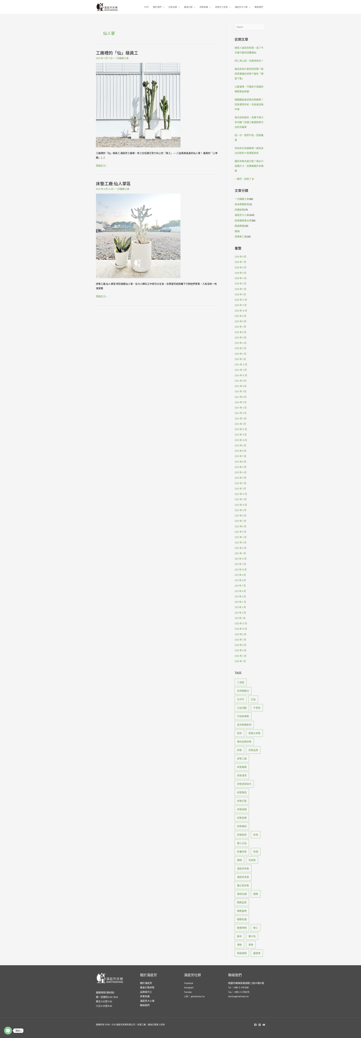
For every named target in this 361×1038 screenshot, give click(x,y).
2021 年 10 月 (241, 569)
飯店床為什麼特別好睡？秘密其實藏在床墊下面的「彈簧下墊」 (249, 73)
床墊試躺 (242, 809)
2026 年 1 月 (240, 294)
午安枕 (256, 707)
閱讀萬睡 (239, 225)
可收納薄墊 (243, 716)
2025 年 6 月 (240, 332)
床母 (255, 834)
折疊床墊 (242, 851)
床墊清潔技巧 (244, 783)
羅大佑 (252, 936)
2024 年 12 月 (241, 364)
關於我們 (157, 7)
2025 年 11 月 (241, 305)
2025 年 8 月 (240, 321)
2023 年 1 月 (240, 488)
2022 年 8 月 (240, 515)
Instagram (189, 987)
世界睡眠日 (243, 690)
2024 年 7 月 (240, 391)
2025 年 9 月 (240, 316)
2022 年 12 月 (241, 493)
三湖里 (240, 682)
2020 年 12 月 (241, 623)
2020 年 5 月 (240, 650)
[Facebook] (255, 1024)
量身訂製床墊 (147, 987)
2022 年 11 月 (241, 499)
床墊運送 (242, 826)
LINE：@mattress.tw (194, 996)
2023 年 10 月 (241, 440)
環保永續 (242, 893)
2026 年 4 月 (240, 278)
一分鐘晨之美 (121, 58)
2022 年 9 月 (240, 510)
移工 (255, 927)
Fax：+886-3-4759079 (238, 991)
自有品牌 (173, 7)
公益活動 (242, 707)
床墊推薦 (242, 767)
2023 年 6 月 (240, 461)
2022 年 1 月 (240, 553)
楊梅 (239, 860)
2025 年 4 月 (240, 342)
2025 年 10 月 (241, 310)
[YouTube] (264, 1024)
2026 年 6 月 (240, 267)
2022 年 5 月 (240, 531)
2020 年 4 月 (240, 655)
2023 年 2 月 (240, 483)
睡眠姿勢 (242, 910)
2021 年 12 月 (241, 558)
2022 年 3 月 (240, 542)
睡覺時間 (242, 927)
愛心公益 (242, 843)
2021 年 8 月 (240, 580)
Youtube (188, 991)
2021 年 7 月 (240, 585)
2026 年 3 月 (240, 283)
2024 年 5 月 (240, 402)
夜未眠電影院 (242, 204)
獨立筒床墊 (243, 885)
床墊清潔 (242, 775)
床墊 (239, 750)
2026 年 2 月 (240, 289)
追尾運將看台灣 (243, 220)
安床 (239, 733)
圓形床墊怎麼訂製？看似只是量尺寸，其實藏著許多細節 (249, 166)
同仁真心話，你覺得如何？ (249, 60)
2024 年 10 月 (241, 375)
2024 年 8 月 (240, 386)
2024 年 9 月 (240, 380)
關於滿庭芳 (146, 983)
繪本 (239, 936)
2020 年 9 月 (240, 634)
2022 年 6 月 (240, 526)
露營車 (256, 953)
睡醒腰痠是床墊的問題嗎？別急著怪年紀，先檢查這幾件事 (249, 104)
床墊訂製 (242, 800)
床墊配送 (242, 834)
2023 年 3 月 (240, 477)
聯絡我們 (259, 7)
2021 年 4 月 (240, 601)
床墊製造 (242, 792)
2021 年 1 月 (240, 618)
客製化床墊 (254, 733)
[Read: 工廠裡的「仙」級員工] (138, 104)
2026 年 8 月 (240, 256)
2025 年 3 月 (240, 348)
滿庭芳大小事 (241, 7)
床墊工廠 (242, 758)
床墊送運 (242, 817)
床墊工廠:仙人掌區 (113, 183)
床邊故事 (239, 209)
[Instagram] (259, 1024)
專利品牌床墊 (244, 741)
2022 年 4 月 (240, 537)
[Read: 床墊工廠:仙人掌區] (138, 235)
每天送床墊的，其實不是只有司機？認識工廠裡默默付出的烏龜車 (249, 122)
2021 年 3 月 (240, 607)
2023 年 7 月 (240, 456)
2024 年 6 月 (240, 396)
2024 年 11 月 (241, 369)
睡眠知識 (242, 919)
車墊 (250, 944)
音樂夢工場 (241, 236)
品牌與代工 (146, 991)
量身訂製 (188, 7)
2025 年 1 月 (240, 359)
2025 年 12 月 (241, 299)
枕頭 (255, 851)
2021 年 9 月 (240, 574)
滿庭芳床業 (243, 877)
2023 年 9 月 (240, 445)
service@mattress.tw (238, 996)
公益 (253, 699)
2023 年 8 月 (240, 450)
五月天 (240, 699)
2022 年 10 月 (241, 504)
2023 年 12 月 (241, 429)
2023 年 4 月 (240, 472)
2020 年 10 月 (241, 628)
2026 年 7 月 (240, 261)
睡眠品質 (242, 902)
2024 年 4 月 (241, 407)
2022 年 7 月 (240, 520)
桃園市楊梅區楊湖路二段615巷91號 (246, 983)
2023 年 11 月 (241, 434)
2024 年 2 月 (240, 418)
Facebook (188, 983)
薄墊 (239, 944)
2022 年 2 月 (240, 548)
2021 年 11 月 (240, 564)
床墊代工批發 (221, 7)
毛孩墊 (252, 860)
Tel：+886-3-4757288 (238, 987)
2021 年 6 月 (240, 591)
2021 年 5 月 (240, 596)
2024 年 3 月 (240, 413)
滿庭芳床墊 (243, 868)
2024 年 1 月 (240, 423)
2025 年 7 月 (240, 326)
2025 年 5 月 (240, 337)
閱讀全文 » (101, 165)
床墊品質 (253, 750)
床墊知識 (204, 7)
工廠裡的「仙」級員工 (117, 52)
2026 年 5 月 (240, 272)
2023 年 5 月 (240, 467)
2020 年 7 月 (240, 639)
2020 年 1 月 (240, 661)
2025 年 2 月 (240, 353)
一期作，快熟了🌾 (244, 178)
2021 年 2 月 (240, 612)
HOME (146, 7)
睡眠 (255, 893)
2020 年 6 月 (240, 645)
